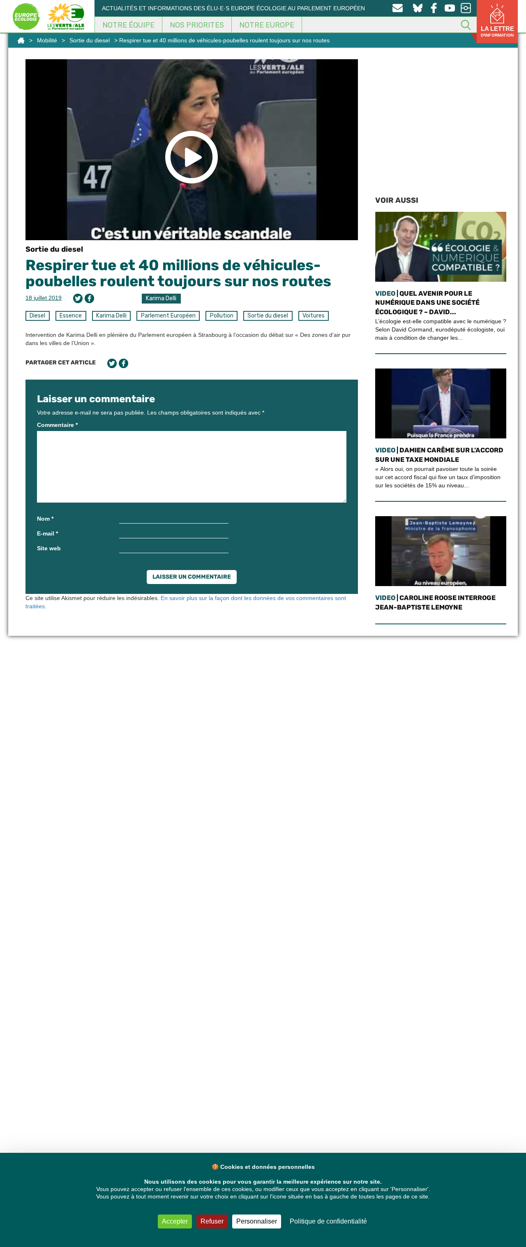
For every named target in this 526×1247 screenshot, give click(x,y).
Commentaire (57, 425)
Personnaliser (256, 1221)
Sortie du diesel (89, 40)
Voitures (313, 315)
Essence (71, 315)
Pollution (221, 315)
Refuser (212, 1221)
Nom (45, 518)
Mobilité (47, 40)
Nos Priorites (197, 25)
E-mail (47, 533)
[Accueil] (21, 40)
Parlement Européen (168, 315)
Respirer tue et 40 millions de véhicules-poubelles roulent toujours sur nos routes (178, 273)
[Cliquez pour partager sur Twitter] (78, 298)
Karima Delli (161, 298)
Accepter (175, 1221)
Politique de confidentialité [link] (328, 1221)
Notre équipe (128, 25)
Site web (49, 548)
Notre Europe (266, 25)
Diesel (37, 315)
